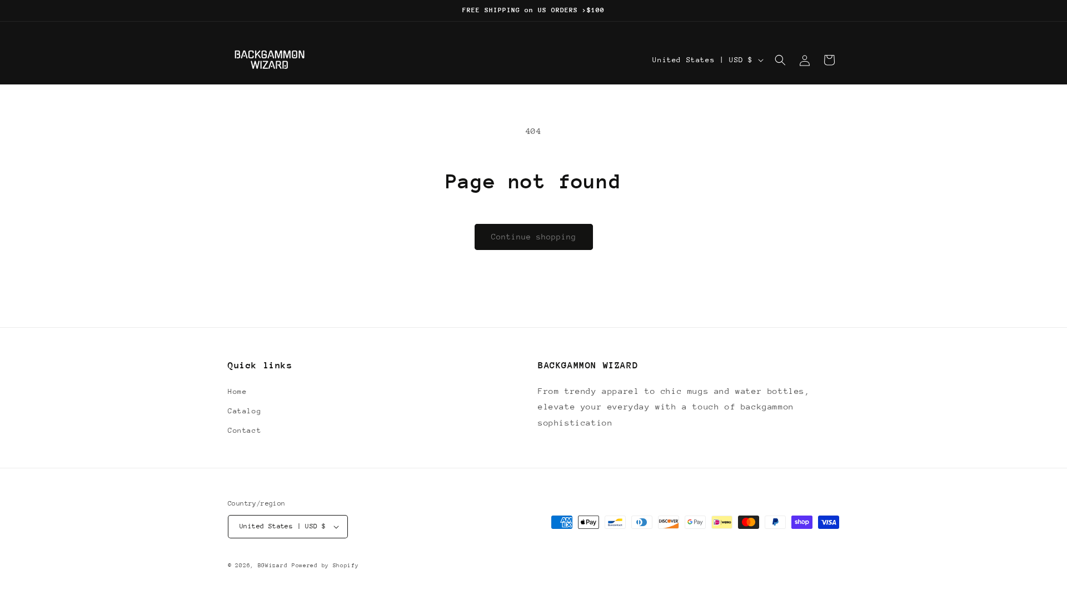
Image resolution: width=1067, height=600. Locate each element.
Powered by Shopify (325, 565)
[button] (780, 60)
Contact (244, 430)
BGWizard (273, 565)
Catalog (244, 411)
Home (237, 391)
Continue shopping (533, 236)
